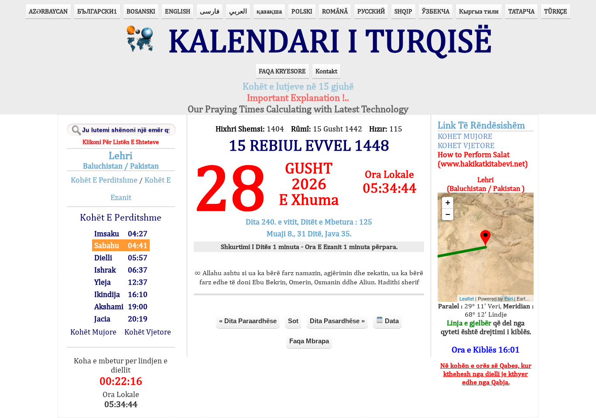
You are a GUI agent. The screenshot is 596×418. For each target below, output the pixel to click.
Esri (508, 298)
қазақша (269, 11)
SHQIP (403, 11)
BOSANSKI (141, 11)
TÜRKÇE (555, 11)
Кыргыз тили (479, 11)
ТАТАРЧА (521, 11)
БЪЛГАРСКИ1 (97, 11)
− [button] (447, 214)
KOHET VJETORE (466, 145)
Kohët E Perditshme (104, 179)
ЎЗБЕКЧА (435, 11)
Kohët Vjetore (147, 331)
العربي (238, 11)
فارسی (209, 11)
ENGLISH (177, 11)
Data (391, 321)
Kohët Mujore (93, 331)
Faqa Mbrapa (309, 341)
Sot (293, 321)
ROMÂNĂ (335, 11)
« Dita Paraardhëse (248, 321)
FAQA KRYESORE (282, 71)
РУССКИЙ (371, 11)
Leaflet (466, 298)
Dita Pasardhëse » (337, 321)
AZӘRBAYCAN (48, 11)
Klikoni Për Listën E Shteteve (120, 141)
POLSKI (301, 11)
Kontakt (326, 71)
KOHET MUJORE (465, 136)
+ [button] (447, 202)
